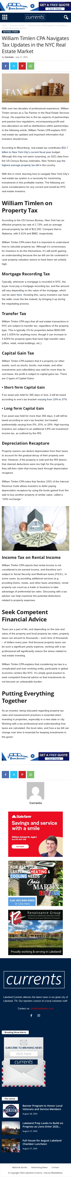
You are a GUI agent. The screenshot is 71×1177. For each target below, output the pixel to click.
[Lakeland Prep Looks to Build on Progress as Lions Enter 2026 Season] (11, 1128)
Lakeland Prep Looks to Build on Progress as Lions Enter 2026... (43, 1124)
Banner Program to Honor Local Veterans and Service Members (42, 1107)
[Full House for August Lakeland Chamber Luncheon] (11, 1145)
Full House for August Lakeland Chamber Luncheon (42, 1142)
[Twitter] (13, 66)
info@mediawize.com (42, 1008)
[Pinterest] (22, 66)
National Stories (17, 25)
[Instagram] (39, 1016)
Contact (55, 1167)
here (19, 294)
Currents (9, 57)
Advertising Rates (39, 1167)
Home (4, 25)
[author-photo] (35, 790)
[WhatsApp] (30, 66)
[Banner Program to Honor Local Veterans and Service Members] (11, 1111)
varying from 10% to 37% (52, 399)
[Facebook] (5, 66)
